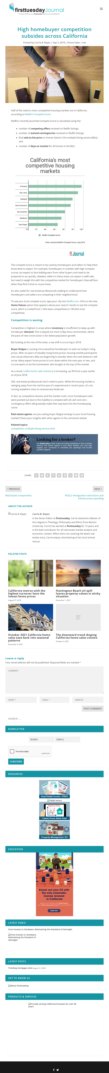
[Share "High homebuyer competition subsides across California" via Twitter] (42, 475)
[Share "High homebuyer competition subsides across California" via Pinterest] (53, 475)
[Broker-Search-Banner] (54, 457)
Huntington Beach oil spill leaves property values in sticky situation (78, 593)
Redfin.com (73, 301)
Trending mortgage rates (20, 968)
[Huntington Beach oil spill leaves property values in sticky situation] (78, 573)
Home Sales (73, 42)
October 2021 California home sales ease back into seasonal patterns (29, 637)
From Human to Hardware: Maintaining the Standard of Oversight (40, 929)
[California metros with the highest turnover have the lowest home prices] (30, 573)
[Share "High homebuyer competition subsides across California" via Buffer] (65, 475)
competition (17, 428)
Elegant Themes (50, 1065)
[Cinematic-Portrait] (54, 884)
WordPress (73, 1065)
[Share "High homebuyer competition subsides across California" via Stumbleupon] (70, 475)
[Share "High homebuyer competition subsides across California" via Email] (76, 475)
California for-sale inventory (38, 371)
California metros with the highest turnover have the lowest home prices (26, 593)
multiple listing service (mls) (40, 428)
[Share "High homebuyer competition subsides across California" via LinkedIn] (59, 475)
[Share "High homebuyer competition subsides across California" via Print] (82, 475)
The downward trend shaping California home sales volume (76, 636)
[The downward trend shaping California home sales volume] (78, 617)
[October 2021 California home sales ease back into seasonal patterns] (30, 617)
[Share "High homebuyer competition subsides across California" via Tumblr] (48, 475)
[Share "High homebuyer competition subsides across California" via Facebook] (36, 475)
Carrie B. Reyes (42, 42)
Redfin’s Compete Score (38, 114)
